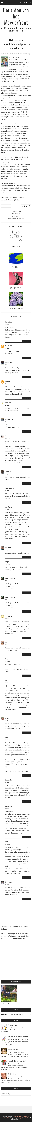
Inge (7, 562)
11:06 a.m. (7, 844)
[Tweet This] (22, 206)
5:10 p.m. (7, 808)
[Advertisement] (16, 959)
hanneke (8, 780)
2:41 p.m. (7, 405)
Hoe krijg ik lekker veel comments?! (18, 1036)
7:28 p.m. (7, 564)
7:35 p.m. (7, 580)
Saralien (8, 616)
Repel (7, 659)
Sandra (8, 436)
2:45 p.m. (7, 474)
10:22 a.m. (7, 720)
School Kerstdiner (13, 1049)
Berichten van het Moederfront (16, 16)
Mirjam (8, 547)
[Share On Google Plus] (27, 206)
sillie (7, 718)
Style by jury (12, 1074)
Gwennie (8, 882)
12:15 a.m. (7, 682)
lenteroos (9, 419)
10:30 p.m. (7, 661)
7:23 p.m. (7, 884)
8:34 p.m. (7, 645)
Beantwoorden (26, 341)
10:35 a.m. (7, 739)
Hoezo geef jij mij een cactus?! (17, 1061)
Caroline (8, 806)
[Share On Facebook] (24, 206)
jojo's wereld (10, 578)
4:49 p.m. (7, 550)
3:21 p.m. (7, 782)
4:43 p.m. (7, 509)
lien (6, 842)
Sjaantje (8, 362)
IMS (6, 680)
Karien (8, 737)
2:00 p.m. (7, 364)
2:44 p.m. (7, 438)
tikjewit (8, 346)
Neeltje (8, 471)
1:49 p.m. (7, 324)
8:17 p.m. (7, 618)
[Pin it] (29, 206)
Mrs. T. (8, 642)
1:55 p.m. (7, 348)
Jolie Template (5, 1118)
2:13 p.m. (7, 383)
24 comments (6, 206)
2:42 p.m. (7, 421)
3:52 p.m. (7, 490)
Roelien (8, 403)
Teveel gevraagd (13, 1025)
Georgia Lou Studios (23, 1118)
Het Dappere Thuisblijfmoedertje (20, 54)
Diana (7, 381)
